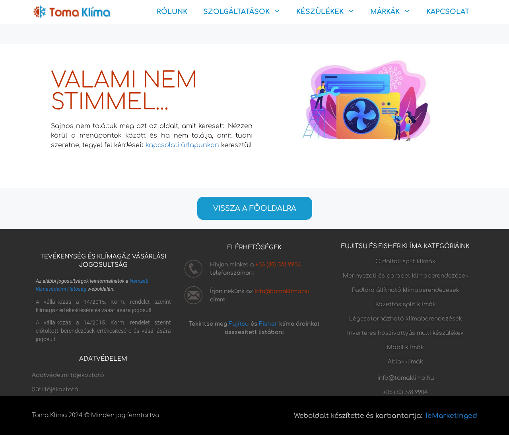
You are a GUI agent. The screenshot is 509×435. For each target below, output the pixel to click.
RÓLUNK (172, 12)
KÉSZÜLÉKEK (320, 12)
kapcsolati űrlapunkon (182, 145)
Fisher (268, 324)
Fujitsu (239, 324)
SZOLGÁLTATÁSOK (236, 12)
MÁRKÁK (385, 12)
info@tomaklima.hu (281, 291)
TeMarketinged (450, 415)
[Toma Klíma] (71, 12)
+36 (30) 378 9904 (278, 265)
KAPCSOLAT (447, 12)
